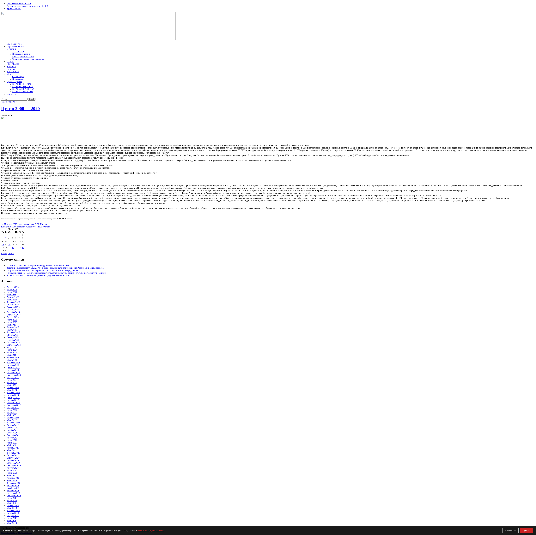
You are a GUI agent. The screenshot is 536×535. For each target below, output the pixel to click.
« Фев (4, 253)
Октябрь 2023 (13, 372)
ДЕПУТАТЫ (13, 64)
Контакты (11, 94)
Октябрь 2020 (13, 463)
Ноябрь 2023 (13, 370)
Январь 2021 (13, 455)
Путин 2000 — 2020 (20, 108)
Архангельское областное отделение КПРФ (27, 6)
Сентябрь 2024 (14, 345)
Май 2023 (11, 385)
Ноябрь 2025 (13, 310)
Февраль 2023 (13, 392)
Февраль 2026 (13, 302)
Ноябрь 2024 (13, 340)
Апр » (11, 253)
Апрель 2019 (13, 505)
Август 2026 (13, 287)
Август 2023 (13, 377)
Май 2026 (11, 294)
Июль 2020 (12, 470)
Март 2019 (12, 508)
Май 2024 (11, 355)
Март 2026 (12, 299)
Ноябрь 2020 (13, 460)
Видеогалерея (18, 79)
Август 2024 (13, 347)
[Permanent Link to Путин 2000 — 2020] (21, 140)
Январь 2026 (13, 304)
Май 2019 (11, 503)
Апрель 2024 (13, 357)
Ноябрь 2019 (13, 490)
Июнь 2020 (12, 473)
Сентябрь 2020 (14, 465)
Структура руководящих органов (28, 59)
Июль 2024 (12, 350)
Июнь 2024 (12, 352)
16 (3, 244)
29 (23, 247)
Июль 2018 (12, 518)
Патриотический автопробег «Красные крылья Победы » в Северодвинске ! (43, 270)
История (11, 69)
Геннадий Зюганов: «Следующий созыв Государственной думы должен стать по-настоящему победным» (57, 273)
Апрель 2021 (13, 448)
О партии (11, 49)
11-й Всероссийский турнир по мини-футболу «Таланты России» (38, 265)
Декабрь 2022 (13, 397)
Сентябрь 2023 (14, 375)
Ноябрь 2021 (13, 430)
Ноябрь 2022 (13, 400)
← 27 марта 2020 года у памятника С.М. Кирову (24, 224)
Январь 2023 (13, 395)
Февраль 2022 (13, 422)
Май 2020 (11, 475)
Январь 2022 (13, 425)
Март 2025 (12, 330)
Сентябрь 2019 (14, 495)
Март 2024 (12, 360)
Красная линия (14, 8)
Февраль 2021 (13, 453)
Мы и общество (14, 44)
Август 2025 (13, 317)
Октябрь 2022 (13, 402)
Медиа (10, 74)
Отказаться (510, 530)
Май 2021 (11, 445)
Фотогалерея (18, 76)
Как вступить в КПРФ (23, 56)
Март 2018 (12, 523)
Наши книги (13, 71)
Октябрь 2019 (13, 493)
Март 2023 (12, 390)
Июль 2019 (12, 498)
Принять (526, 530)
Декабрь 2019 (13, 488)
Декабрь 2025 (13, 307)
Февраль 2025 (13, 332)
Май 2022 (11, 415)
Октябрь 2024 (13, 342)
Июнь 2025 (12, 322)
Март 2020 (12, 480)
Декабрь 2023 (13, 367)
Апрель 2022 (13, 417)
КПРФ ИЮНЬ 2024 (21, 84)
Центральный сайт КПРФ (19, 3)
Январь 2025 (13, 335)
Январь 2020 (13, 485)
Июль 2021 (12, 440)
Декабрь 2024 (13, 337)
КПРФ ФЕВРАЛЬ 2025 (23, 89)
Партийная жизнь (15, 46)
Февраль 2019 (13, 510)
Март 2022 (12, 420)
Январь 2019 (13, 513)
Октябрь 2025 (13, 312)
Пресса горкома (14, 81)
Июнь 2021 (12, 443)
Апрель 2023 (13, 387)
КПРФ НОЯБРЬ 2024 (22, 86)
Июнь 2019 (12, 500)
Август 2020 (13, 468)
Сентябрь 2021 (14, 435)
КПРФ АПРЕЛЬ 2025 (22, 91)
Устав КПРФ (18, 51)
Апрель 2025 (13, 327)
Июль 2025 (12, 320)
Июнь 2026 (12, 292)
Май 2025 (11, 325)
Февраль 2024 (13, 362)
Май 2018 (11, 520)
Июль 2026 (12, 289)
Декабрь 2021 (13, 427)
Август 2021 (13, 438)
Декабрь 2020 (13, 458)
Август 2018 (13, 515)
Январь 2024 (13, 365)
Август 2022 (13, 407)
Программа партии (21, 54)
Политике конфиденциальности (150, 530)
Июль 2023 (12, 380)
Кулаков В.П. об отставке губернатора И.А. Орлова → (27, 227)
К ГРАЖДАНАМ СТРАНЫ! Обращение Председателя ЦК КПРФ (38, 275)
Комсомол (11, 66)
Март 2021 (12, 450)
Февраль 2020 (13, 483)
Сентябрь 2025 (14, 315)
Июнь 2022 (12, 412)
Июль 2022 (12, 410)
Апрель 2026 (13, 297)
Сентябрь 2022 (14, 405)
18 (9, 244)
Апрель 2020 (13, 478)
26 (13, 247)
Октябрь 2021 (13, 433)
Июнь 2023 (12, 382)
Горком (10, 61)
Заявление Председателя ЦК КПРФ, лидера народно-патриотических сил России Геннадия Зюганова (55, 268)
